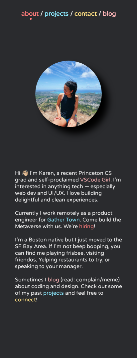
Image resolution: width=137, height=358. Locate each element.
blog (53, 279)
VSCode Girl (95, 180)
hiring (86, 226)
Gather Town (63, 219)
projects (53, 293)
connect (25, 299)
